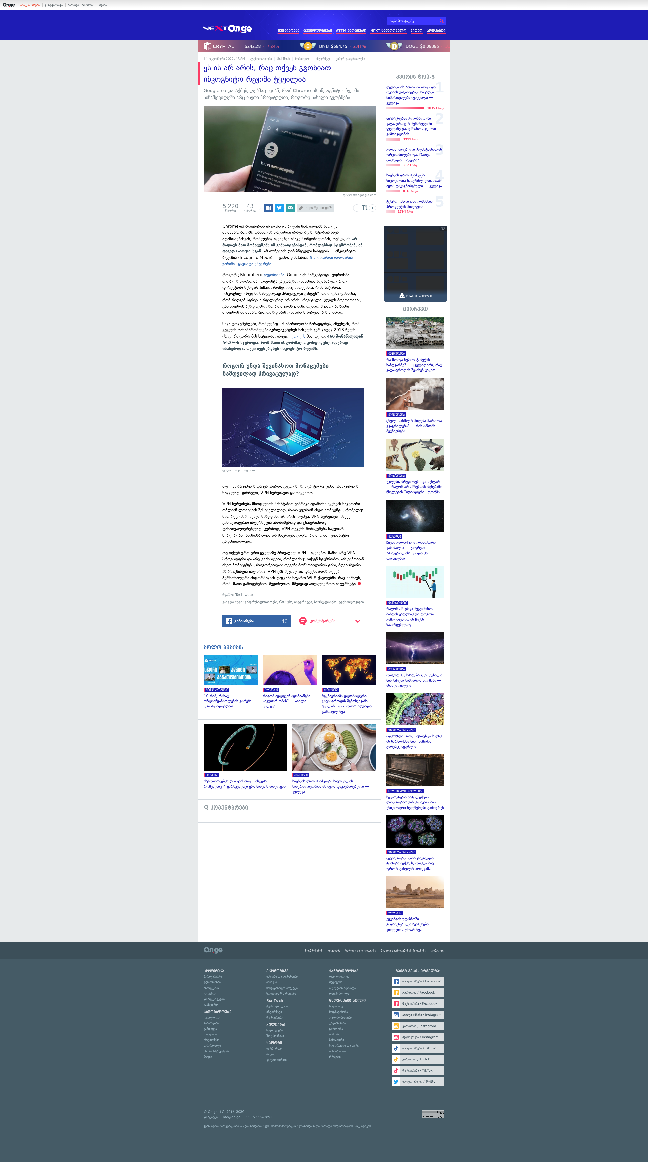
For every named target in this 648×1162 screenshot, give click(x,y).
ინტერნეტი (323, 59)
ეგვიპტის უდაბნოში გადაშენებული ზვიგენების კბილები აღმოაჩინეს (415, 904)
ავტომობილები (340, 1017)
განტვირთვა (54, 5)
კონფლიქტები (214, 999)
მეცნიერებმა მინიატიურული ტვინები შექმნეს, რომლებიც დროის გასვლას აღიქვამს (415, 843)
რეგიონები (211, 1040)
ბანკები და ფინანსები (282, 976)
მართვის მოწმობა (81, 5)
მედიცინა (335, 982)
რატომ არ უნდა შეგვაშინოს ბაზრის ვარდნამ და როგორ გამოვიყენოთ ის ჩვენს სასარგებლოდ (415, 596)
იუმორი (334, 1034)
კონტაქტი (437, 950)
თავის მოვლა (339, 993)
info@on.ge (231, 1117)
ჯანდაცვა (210, 1029)
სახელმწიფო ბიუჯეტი (282, 988)
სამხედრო (211, 1005)
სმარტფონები (325, 602)
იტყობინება (274, 274)
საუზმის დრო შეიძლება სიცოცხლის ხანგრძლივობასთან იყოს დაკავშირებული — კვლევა (336, 759)
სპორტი (274, 1043)
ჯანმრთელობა (344, 971)
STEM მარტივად (351, 31)
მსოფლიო (211, 988)
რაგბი (270, 1054)
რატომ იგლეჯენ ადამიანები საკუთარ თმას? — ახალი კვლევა (292, 682)
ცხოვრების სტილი (347, 1001)
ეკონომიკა (277, 971)
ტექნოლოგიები (317, 31)
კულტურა (275, 1025)
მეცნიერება (288, 31)
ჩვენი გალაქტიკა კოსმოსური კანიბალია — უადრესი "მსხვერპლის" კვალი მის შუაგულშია (415, 530)
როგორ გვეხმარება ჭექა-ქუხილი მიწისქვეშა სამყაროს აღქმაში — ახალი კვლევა (415, 660)
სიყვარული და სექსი (344, 1045)
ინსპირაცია (337, 1051)
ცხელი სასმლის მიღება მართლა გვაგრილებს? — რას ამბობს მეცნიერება (415, 406)
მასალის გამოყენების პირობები (403, 950)
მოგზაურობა (338, 1012)
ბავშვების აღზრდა (342, 988)
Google (285, 602)
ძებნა (103, 5)
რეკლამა (334, 950)
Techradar (244, 595)
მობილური (302, 59)
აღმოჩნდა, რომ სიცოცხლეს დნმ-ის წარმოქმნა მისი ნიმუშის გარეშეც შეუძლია (415, 721)
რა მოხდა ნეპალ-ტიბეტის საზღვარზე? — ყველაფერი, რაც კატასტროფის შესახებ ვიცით (415, 345)
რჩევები (335, 1057)
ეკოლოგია (212, 1017)
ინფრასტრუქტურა (217, 1051)
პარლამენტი (213, 976)
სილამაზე (336, 1006)
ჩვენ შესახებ (314, 950)
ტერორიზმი (212, 982)
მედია (208, 1057)
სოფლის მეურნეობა (281, 993)
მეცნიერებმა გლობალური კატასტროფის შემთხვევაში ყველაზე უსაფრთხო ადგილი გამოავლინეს (351, 684)
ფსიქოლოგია (339, 976)
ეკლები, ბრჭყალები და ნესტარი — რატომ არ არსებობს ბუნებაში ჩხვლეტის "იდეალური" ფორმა (415, 467)
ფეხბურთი (274, 1048)
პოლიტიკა (214, 971)
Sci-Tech (283, 59)
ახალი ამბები (30, 5)
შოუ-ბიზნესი (275, 1036)
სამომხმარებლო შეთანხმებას (293, 1126)
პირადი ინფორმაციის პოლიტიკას (346, 1126)
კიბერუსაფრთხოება (261, 602)
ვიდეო (417, 31)
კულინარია (337, 1023)
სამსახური (336, 1040)
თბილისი (210, 1034)
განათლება (212, 1023)
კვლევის (298, 336)
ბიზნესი (271, 982)
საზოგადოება (218, 1012)
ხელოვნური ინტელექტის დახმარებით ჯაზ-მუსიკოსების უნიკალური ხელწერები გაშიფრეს (415, 782)
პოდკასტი (436, 31)
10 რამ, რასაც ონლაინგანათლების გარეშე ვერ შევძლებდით (233, 682)
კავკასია (210, 993)
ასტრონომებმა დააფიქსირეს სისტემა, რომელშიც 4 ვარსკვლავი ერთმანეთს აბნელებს (248, 756)
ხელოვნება (274, 1030)
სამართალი (212, 1045)
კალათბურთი (276, 1060)
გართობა (336, 1029)
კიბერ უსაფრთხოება (350, 59)
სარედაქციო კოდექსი (360, 950)
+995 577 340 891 (258, 1117)
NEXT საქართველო (388, 31)
